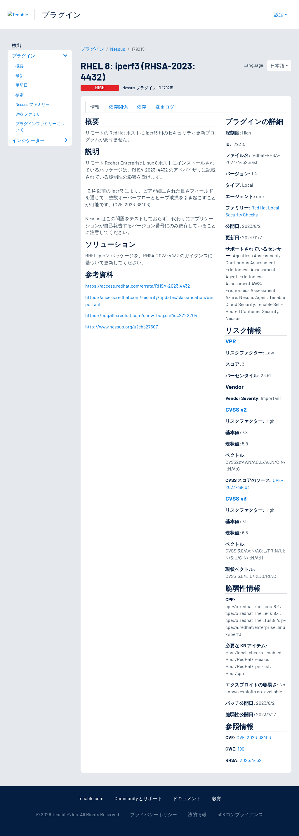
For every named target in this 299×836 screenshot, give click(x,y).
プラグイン (61, 14)
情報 (95, 106)
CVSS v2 (236, 409)
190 (241, 748)
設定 (279, 14)
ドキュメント (187, 798)
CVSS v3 (236, 498)
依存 (141, 106)
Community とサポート (138, 798)
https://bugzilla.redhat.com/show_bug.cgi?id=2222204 (141, 315)
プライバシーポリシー (153, 814)
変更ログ (165, 106)
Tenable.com (90, 798)
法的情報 (197, 814)
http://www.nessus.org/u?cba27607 (121, 326)
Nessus (117, 49)
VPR (230, 340)
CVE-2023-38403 (254, 737)
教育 (216, 798)
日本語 (277, 65)
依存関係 (118, 106)
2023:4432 (251, 760)
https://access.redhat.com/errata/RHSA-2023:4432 (137, 285)
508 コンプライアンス (240, 814)
